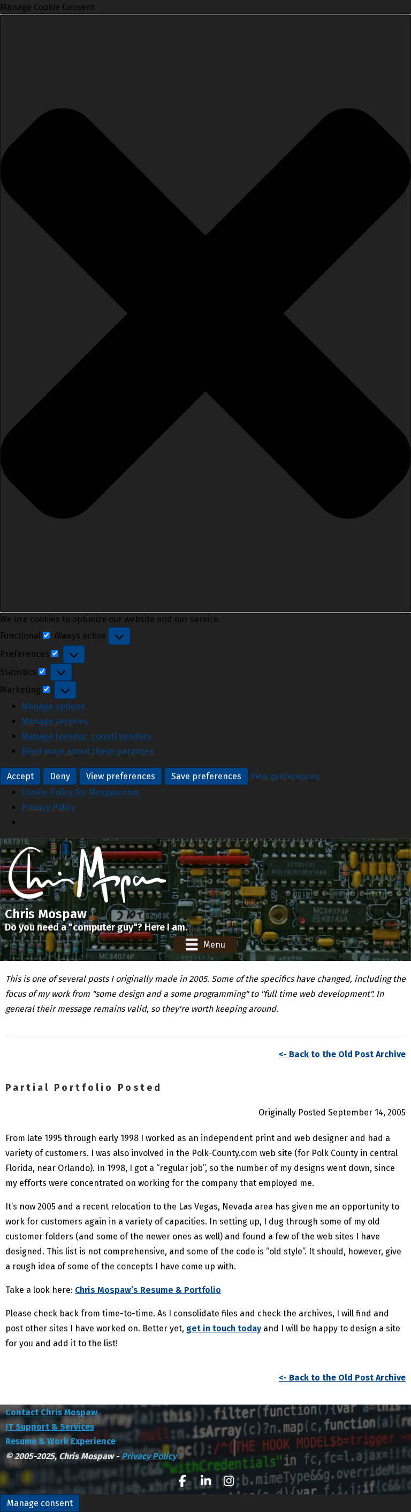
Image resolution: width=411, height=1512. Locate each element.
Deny (60, 776)
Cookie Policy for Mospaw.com (80, 792)
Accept (20, 776)
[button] (205, 313)
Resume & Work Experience (60, 1441)
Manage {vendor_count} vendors (86, 736)
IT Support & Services (49, 1427)
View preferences (120, 776)
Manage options (53, 706)
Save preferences (206, 776)
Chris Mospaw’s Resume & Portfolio (148, 1290)
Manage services (54, 721)
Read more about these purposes (87, 751)
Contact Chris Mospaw (51, 1412)
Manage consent (40, 1503)
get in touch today (223, 1328)
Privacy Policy (48, 807)
